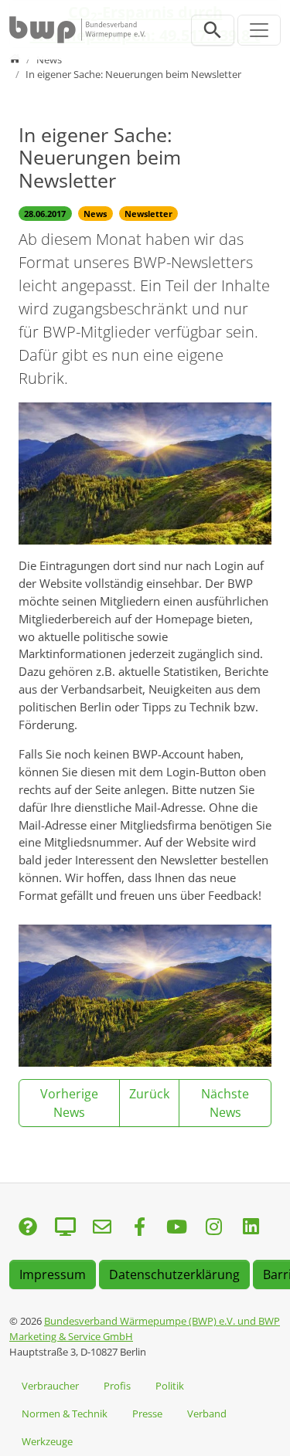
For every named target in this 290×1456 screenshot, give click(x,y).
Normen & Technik (64, 1413)
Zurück (149, 1093)
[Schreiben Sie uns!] (27, 1227)
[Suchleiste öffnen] (212, 30)
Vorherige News (69, 1103)
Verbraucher (50, 1386)
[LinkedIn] (250, 1227)
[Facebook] (139, 1227)
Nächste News (225, 1103)
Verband (207, 1413)
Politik (169, 1386)
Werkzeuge (47, 1441)
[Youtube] (176, 1227)
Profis (117, 1386)
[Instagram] (213, 1227)
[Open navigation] (259, 30)
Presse (147, 1413)
